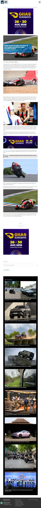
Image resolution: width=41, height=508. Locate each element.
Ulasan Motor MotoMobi (19, 503)
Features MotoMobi (18, 500)
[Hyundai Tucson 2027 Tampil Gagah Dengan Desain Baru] (20, 311)
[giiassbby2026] (20, 142)
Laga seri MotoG (6, 150)
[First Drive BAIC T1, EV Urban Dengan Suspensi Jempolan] (20, 429)
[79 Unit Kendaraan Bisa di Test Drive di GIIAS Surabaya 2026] (20, 289)
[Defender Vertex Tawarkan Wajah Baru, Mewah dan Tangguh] (20, 356)
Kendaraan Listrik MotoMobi (19, 504)
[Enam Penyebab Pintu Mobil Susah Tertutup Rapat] (20, 377)
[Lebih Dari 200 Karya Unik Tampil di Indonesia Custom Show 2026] (20, 456)
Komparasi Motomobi (18, 505)
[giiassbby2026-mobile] (20, 21)
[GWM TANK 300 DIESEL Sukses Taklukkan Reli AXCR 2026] (20, 333)
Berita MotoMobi (18, 499)
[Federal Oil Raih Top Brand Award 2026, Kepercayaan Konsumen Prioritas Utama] (20, 480)
